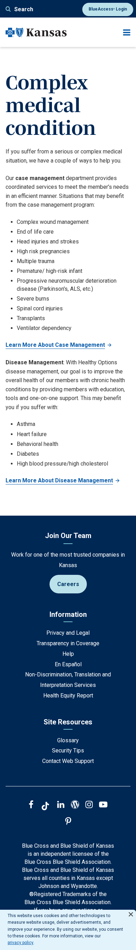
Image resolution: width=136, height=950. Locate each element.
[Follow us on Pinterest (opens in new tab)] (68, 822)
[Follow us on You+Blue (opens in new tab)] (75, 805)
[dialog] (68, 930)
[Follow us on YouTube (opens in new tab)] (103, 805)
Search (23, 9)
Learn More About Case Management (55, 345)
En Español (68, 664)
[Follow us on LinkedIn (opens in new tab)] (61, 805)
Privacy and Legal (68, 632)
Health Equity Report (68, 695)
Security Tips (68, 750)
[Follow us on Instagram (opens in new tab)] (89, 805)
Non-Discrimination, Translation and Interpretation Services (68, 679)
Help (68, 653)
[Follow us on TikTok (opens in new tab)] (45, 807)
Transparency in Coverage (68, 643)
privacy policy (20, 942)
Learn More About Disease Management (59, 480)
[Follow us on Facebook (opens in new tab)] (31, 805)
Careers (68, 584)
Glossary (68, 740)
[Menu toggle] (126, 32)
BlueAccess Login (108, 9)
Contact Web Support (68, 761)
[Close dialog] (131, 911)
